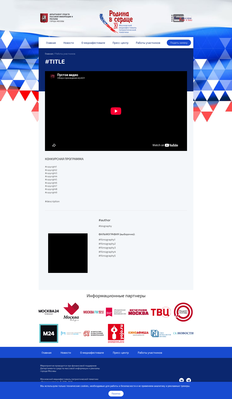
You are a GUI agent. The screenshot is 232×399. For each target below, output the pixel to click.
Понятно (116, 393)
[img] (49, 312)
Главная (49, 53)
